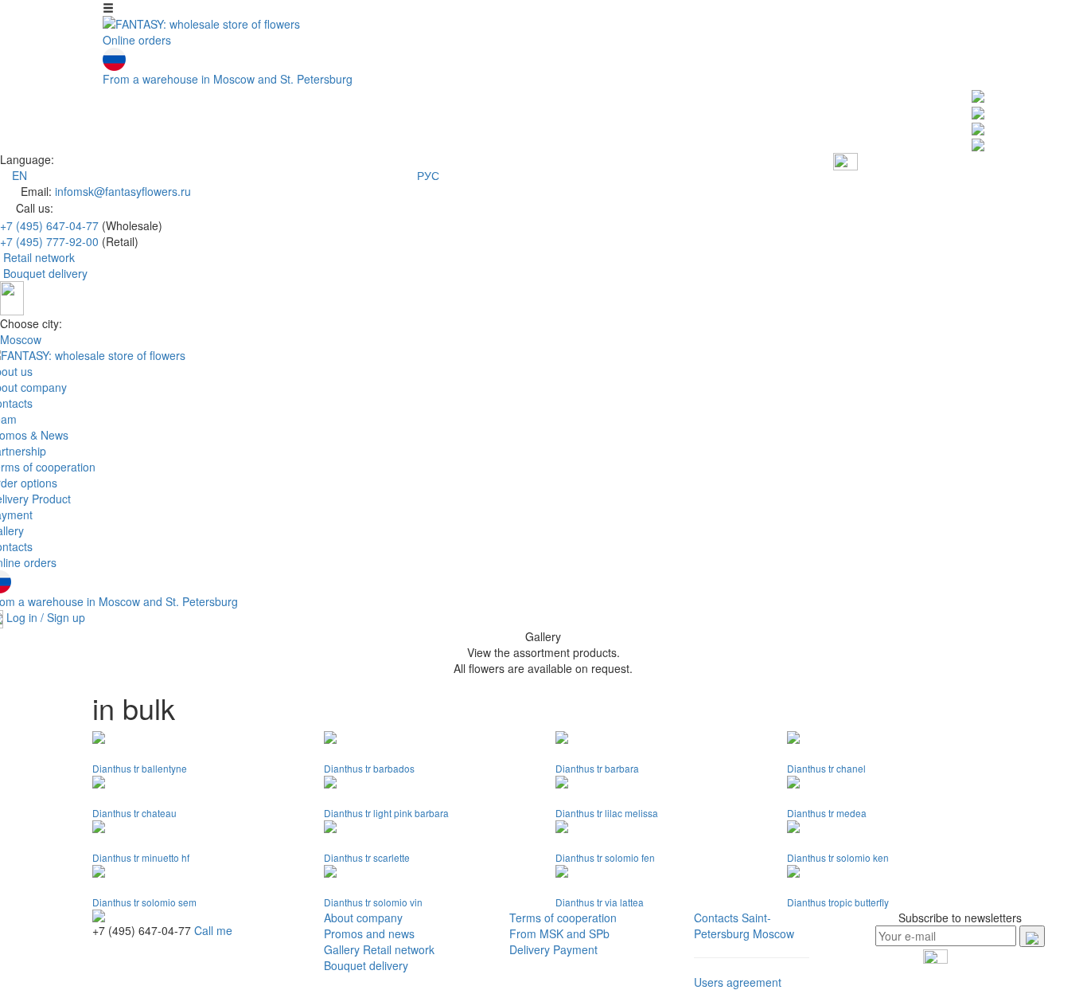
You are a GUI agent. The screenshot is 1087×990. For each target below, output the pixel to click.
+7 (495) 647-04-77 (49, 225)
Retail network (39, 257)
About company (363, 917)
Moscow (20, 339)
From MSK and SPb (559, 933)
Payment (575, 949)
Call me (213, 930)
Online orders (137, 40)
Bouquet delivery (45, 273)
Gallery (342, 949)
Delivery (529, 949)
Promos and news (369, 933)
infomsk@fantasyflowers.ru (123, 191)
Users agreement (737, 982)
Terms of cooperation (563, 917)
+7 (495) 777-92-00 (49, 241)
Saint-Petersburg (732, 925)
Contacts (716, 917)
